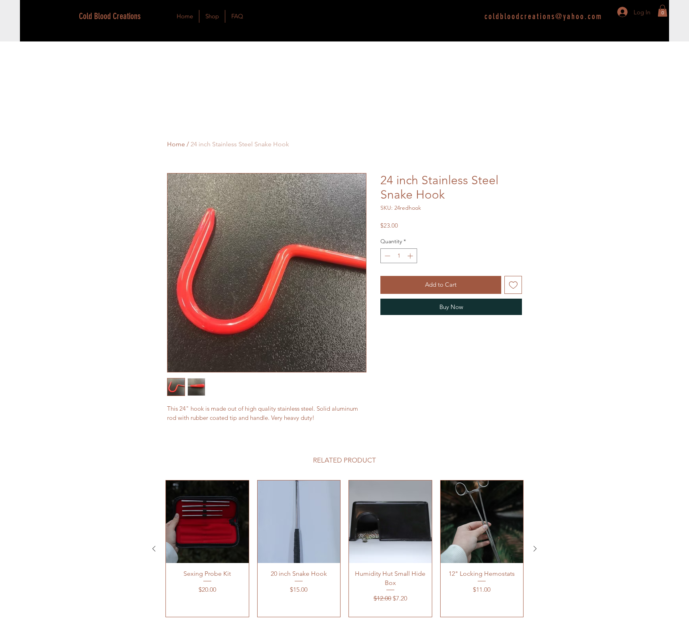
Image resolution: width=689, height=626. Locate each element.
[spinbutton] (399, 256)
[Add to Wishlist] (513, 285)
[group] (344, 549)
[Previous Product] (154, 548)
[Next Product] (535, 548)
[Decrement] (387, 256)
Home (176, 144)
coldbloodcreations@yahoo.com (543, 16)
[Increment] (411, 256)
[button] (662, 11)
